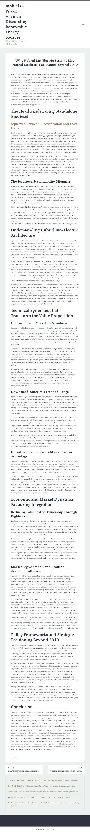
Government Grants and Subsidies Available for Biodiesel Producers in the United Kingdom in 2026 (43, 792)
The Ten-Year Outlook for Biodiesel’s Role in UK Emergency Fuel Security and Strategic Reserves (43, 780)
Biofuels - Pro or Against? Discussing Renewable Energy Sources (16, 22)
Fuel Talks (45, 69)
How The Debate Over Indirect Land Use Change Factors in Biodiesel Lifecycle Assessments (41, 786)
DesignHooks (50, 829)
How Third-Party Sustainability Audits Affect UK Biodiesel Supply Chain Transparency (39, 797)
